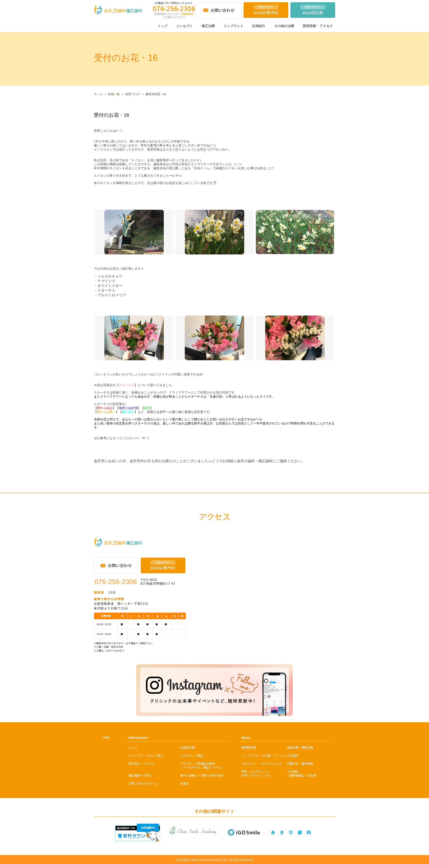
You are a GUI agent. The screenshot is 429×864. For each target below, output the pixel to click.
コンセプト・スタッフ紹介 (145, 755)
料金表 (184, 783)
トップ (163, 26)
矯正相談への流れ (140, 775)
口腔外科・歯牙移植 (300, 763)
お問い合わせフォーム (143, 783)
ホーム (98, 94)
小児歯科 (293, 755)
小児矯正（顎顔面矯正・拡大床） (303, 773)
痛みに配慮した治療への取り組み (202, 775)
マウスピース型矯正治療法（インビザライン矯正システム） (202, 765)
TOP (106, 737)
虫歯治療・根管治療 (300, 747)
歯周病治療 (248, 747)
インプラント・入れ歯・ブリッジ (263, 755)
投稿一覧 (114, 94)
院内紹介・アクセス (141, 763)
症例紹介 (258, 26)
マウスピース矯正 (191, 755)
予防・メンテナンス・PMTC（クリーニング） (256, 773)
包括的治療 (187, 747)
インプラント (233, 26)
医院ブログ (132, 94)
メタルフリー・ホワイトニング (261, 763)
